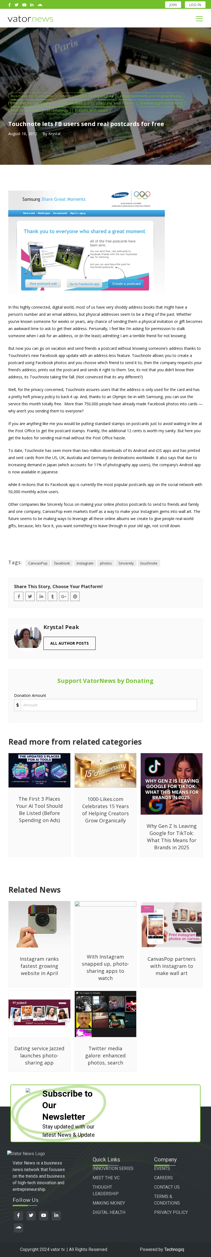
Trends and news (91, 110)
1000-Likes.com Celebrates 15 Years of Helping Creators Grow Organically (105, 810)
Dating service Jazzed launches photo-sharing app (39, 1055)
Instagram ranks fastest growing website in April (39, 966)
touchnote (148, 563)
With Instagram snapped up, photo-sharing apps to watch (105, 967)
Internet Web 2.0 (74, 102)
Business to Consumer (32, 95)
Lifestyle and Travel (115, 102)
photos (106, 563)
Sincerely (126, 563)
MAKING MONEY (109, 1203)
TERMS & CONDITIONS (167, 1200)
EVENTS (162, 1168)
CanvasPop (38, 563)
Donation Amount (30, 695)
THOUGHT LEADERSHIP (106, 1190)
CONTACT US (167, 1187)
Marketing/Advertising (161, 102)
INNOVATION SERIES (113, 1168)
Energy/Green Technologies (87, 95)
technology (57, 110)
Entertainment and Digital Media (151, 95)
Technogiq (174, 1249)
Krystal (54, 133)
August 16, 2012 (22, 133)
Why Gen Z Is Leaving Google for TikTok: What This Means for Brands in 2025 (172, 837)
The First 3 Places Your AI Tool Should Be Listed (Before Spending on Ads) (39, 809)
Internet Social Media (31, 102)
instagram (85, 563)
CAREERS (163, 1177)
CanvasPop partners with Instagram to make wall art (172, 966)
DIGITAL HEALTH (109, 1212)
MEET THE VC (106, 1177)
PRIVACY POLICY (171, 1212)
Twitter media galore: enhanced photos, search (105, 1055)
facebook (62, 563)
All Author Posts (69, 643)
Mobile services (26, 110)
